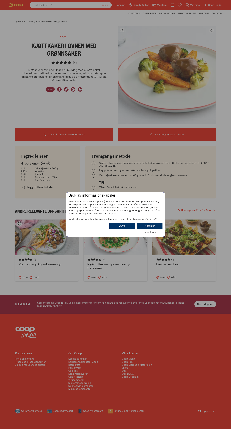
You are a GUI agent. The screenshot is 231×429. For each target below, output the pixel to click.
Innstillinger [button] (150, 232)
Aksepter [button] (150, 226)
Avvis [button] (122, 226)
